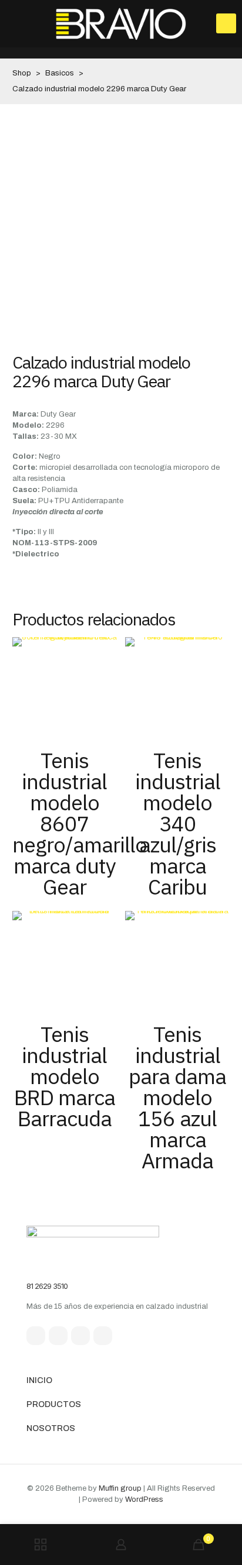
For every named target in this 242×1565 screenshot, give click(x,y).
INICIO (39, 1380)
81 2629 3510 (47, 1286)
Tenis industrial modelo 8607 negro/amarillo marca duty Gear (79, 823)
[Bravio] (121, 23)
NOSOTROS (50, 1428)
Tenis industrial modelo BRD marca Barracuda (64, 1076)
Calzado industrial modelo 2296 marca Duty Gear (99, 89)
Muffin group (120, 1488)
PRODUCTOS (53, 1404)
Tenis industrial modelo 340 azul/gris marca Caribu (177, 823)
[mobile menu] (226, 23)
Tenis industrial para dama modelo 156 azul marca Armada (177, 1097)
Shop (21, 73)
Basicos (59, 73)
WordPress (144, 1499)
